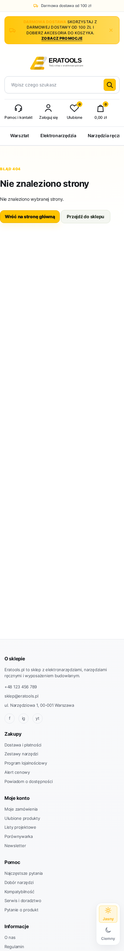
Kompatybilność (19, 891)
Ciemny (108, 938)
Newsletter (15, 845)
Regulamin (14, 946)
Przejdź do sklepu (85, 216)
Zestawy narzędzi (21, 753)
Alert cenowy (17, 772)
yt (37, 718)
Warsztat (19, 135)
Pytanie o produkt (21, 909)
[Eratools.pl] (62, 62)
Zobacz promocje (61, 38)
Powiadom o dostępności (28, 781)
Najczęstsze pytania (23, 873)
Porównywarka (18, 836)
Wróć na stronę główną (30, 216)
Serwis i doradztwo (22, 900)
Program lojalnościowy (25, 763)
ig (23, 718)
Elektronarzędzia (58, 135)
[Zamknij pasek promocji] (111, 30)
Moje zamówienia (21, 809)
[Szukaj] (110, 85)
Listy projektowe (20, 827)
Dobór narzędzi (18, 882)
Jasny (108, 918)
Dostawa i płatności (22, 744)
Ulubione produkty (22, 818)
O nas (10, 937)
